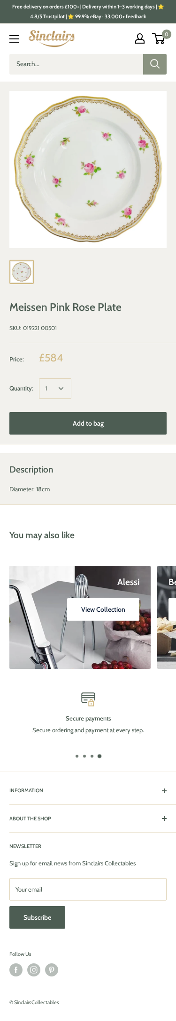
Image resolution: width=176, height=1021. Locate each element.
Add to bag (88, 423)
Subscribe (37, 917)
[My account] (140, 38)
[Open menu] (14, 39)
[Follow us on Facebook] (16, 969)
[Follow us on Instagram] (33, 969)
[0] (159, 38)
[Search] (155, 64)
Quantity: (21, 388)
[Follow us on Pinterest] (51, 969)
